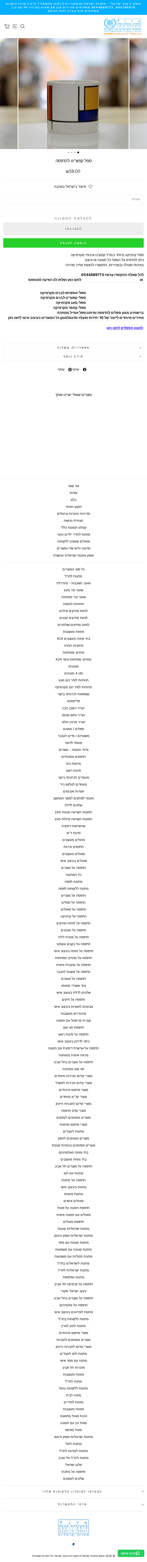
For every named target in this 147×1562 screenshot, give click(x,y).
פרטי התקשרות (72, 1504)
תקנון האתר (73, 507)
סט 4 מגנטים (73, 673)
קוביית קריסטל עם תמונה (73, 1020)
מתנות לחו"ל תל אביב (73, 1458)
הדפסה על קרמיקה (74, 916)
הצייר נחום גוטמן (73, 715)
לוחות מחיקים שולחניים (73, 625)
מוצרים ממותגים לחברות (73, 1340)
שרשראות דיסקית (73, 826)
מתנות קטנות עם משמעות (73, 1249)
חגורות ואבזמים (73, 791)
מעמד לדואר (73, 743)
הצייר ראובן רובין (73, 708)
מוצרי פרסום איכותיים (73, 1090)
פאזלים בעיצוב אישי (73, 861)
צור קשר (73, 486)
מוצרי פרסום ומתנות (73, 1124)
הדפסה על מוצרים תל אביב (73, 1166)
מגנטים (74, 666)
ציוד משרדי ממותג (73, 986)
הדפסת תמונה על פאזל (73, 1208)
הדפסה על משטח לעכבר (73, 972)
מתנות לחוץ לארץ (73, 1326)
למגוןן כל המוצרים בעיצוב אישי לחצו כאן (38, 317)
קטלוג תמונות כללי (73, 527)
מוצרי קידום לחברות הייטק (73, 1104)
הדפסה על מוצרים (73, 868)
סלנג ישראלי (73, 1465)
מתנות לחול (73, 1444)
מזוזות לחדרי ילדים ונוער (73, 534)
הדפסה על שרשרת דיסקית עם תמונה (73, 1048)
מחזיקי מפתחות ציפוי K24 (73, 659)
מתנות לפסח (73, 882)
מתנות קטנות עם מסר (73, 1242)
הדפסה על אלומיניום (74, 1305)
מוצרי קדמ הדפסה (73, 1111)
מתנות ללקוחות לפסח (74, 888)
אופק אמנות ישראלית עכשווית (73, 555)
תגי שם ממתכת (73, 1069)
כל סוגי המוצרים (74, 569)
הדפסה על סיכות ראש (74, 1034)
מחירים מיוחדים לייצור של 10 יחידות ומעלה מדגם (106, 317)
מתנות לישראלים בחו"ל (73, 1263)
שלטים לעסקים (73, 1479)
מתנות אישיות (73, 1194)
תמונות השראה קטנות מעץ (73, 812)
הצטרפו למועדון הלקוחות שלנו (72, 1491)
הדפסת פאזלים (73, 1222)
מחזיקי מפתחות (73, 652)
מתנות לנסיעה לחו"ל (73, 1451)
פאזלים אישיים (73, 1201)
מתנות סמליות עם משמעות (73, 1256)
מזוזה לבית (73, 1395)
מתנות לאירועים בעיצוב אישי (73, 1312)
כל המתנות (73, 875)
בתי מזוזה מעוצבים (73, 1159)
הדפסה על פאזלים (73, 909)
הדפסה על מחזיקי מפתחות (73, 958)
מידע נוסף (73, 356)
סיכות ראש (73, 770)
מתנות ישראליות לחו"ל (73, 1270)
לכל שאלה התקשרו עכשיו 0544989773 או (112, 277)
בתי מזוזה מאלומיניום (73, 1152)
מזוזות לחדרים (73, 1402)
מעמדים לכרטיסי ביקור (73, 777)
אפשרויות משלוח (73, 347)
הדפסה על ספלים (73, 902)
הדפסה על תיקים (73, 999)
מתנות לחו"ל (73, 576)
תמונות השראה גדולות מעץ (73, 819)
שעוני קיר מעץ (73, 590)
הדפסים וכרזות (74, 847)
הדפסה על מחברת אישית (73, 965)
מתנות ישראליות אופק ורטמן (73, 1236)
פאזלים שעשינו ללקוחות (73, 541)
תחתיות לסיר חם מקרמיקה (73, 687)
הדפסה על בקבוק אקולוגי (73, 944)
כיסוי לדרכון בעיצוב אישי (73, 1041)
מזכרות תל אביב (73, 1367)
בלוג (73, 500)
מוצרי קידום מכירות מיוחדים (73, 1076)
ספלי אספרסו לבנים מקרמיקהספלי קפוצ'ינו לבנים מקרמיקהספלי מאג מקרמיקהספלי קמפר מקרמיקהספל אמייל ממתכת (63, 303)
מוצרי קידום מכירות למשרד (73, 1083)
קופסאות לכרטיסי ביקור (73, 694)
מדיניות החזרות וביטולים (73, 514)
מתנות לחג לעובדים (73, 1354)
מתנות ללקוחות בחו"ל (74, 1319)
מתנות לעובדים (73, 1131)
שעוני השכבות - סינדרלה (73, 583)
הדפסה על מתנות (73, 1180)
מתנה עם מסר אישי (73, 1360)
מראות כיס (73, 763)
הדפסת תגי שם (73, 1027)
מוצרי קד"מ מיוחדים (73, 1097)
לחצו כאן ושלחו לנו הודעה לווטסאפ (54, 280)
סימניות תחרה (73, 645)
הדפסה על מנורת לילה (73, 937)
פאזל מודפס (73, 1430)
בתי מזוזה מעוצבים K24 (73, 639)
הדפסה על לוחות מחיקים (73, 923)
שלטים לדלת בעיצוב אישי (73, 992)
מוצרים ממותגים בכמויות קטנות (73, 1145)
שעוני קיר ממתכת (73, 597)
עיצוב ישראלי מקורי (74, 1291)
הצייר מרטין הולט (73, 722)
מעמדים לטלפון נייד (73, 784)
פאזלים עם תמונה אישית (73, 1215)
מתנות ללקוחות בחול (73, 1388)
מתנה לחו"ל (73, 1381)
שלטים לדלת (73, 805)
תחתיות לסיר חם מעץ (74, 680)
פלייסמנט (73, 701)
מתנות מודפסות (73, 1277)
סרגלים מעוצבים (73, 840)
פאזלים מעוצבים (73, 854)
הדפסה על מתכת (74, 1472)
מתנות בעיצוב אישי (74, 1187)
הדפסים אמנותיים (73, 757)
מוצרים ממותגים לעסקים (73, 1117)
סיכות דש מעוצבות (73, 1013)
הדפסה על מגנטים (73, 930)
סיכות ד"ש (74, 833)
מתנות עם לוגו (73, 1173)
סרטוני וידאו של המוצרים (73, 548)
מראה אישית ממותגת (73, 1055)
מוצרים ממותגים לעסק (73, 1138)
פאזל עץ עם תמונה (73, 1423)
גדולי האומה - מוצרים (73, 750)
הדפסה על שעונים (73, 979)
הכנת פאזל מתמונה (73, 1416)
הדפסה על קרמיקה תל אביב (73, 1284)
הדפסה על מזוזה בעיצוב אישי (73, 951)
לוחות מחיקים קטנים (74, 618)
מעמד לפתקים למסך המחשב (73, 798)
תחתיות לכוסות (73, 604)
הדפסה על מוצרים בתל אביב (73, 1062)
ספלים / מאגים (73, 729)
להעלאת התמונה (73, 218)
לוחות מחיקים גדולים (73, 611)
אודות (73, 493)
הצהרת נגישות (73, 520)
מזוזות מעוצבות (73, 632)
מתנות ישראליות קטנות (73, 1229)
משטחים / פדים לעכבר (73, 736)
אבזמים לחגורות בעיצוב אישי (73, 1007)
